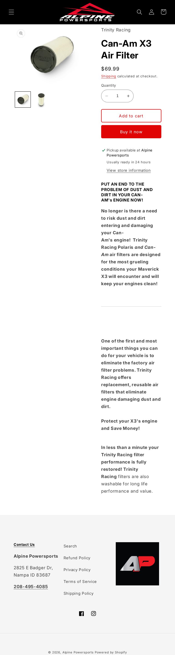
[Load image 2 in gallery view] (41, 99)
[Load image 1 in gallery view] (23, 99)
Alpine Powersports (78, 652)
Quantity (108, 85)
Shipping (108, 76)
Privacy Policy (77, 569)
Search (70, 546)
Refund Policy (77, 558)
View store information (129, 170)
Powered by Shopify (111, 652)
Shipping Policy (79, 593)
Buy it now (131, 131)
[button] (11, 12)
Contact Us (24, 544)
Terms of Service (80, 581)
